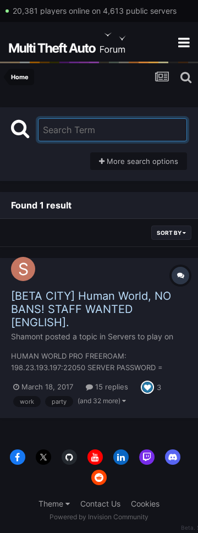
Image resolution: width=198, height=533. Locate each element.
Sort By (170, 232)
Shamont (27, 336)
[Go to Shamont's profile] (23, 269)
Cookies (145, 503)
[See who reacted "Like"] (147, 386)
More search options (141, 161)
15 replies (110, 386)
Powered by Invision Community (99, 517)
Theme (51, 503)
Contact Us (100, 503)
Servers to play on (140, 336)
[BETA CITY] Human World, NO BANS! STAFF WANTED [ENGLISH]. (91, 309)
